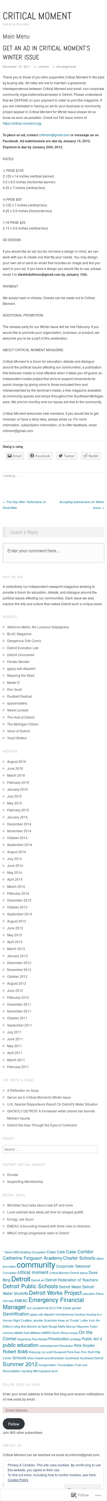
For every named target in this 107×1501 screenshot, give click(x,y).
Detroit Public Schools (30, 1286)
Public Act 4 (92, 1338)
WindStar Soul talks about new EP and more (40, 1205)
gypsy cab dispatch (21, 668)
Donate (12, 1174)
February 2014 (18, 893)
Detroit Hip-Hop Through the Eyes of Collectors (42, 1125)
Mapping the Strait (20, 675)
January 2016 (17, 789)
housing (80, 1314)
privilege (75, 1339)
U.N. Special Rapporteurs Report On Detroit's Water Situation (52, 1104)
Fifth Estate (64, 1308)
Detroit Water (70, 1286)
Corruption (10, 1273)
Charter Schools (79, 1257)
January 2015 (17, 817)
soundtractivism (54, 1358)
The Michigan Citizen (23, 724)
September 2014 (19, 844)
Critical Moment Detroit (64, 1273)
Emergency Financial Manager (43, 1303)
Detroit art (37, 1280)
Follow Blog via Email (22, 1384)
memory (8, 1333)
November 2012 (19, 969)
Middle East (21, 1333)
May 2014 (14, 872)
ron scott (47, 1352)
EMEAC (21, 1300)
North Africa (60, 1333)
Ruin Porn (80, 1352)
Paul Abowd (39, 1339)
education (89, 1294)
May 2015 (14, 803)
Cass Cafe (56, 1251)
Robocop (35, 1352)
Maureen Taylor (87, 1326)
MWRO (47, 1333)
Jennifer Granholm (45, 1320)
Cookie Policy (18, 1479)
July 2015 (14, 796)
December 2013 (19, 900)
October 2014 (17, 837)
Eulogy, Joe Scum (20, 1219)
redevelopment (49, 1346)
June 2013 (15, 928)
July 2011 (14, 1032)
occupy (73, 1333)
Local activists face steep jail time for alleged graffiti (45, 1212)
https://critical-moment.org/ (22, 123)
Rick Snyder (84, 1345)
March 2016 (16, 775)
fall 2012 (50, 1308)
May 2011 (14, 1045)
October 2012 (17, 976)
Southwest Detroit (91, 1358)
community (36, 1264)
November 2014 (19, 830)
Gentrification (16, 1313)
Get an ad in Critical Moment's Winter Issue (39, 1097)
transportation (47, 1365)
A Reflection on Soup (23, 1090)
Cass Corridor (79, 1251)
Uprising (26, 1371)
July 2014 (14, 858)
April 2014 (14, 879)
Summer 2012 (20, 1364)
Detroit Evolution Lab (22, 647)
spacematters (17, 703)
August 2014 (16, 851)
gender (76, 1308)
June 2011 (15, 1038)
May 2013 (14, 934)
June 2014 (15, 865)
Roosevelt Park (63, 1352)
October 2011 (17, 1018)
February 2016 (18, 782)
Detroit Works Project (55, 1293)
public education (20, 1344)
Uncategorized (66, 66)
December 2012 (19, 962)
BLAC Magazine (19, 633)
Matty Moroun (67, 1326)
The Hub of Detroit (20, 717)
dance (84, 1273)
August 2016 (16, 761)
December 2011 (19, 1004)
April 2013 (14, 941)
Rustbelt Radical (19, 696)
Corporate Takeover (73, 1266)
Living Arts (19, 1326)
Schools (19, 1357)
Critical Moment (37, 16)
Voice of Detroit (18, 730)
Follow (13, 1423)
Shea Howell (35, 1358)
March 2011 (16, 1059)
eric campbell (35, 1308)
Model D (13, 682)
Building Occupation (33, 1252)
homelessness (64, 1314)
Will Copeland (42, 1371)
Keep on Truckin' (69, 1320)
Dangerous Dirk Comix (24, 640)
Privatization (58, 1338)
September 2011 (19, 1025)
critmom (43, 66)
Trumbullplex (65, 1365)
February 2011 (18, 1066)
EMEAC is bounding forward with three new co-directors (48, 1226)
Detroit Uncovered (20, 654)
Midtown (35, 1333)
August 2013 (16, 921)
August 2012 (16, 983)
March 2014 (16, 886)
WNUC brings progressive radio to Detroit (38, 1232)
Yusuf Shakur (17, 737)
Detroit (20, 1278)
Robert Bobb (15, 1351)
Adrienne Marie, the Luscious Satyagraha (38, 626)
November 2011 (19, 1011)
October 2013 (17, 907)
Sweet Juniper (18, 710)
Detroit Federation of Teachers (71, 1279)
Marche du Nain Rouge (42, 1326)
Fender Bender (18, 661)
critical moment (33, 1272)
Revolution (66, 1346)
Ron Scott (14, 689)
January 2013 (17, 955)
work (55, 1371)
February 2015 (18, 809)
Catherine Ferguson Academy (32, 1257)
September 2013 (19, 913)
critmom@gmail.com (54, 134)
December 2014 (19, 824)
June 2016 (15, 768)
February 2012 (18, 997)
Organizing (24, 1339)
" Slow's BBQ (11, 1252)
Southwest (72, 1358)
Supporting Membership (25, 1181)
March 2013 (16, 948)
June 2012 (15, 990)
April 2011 (14, 1052)
